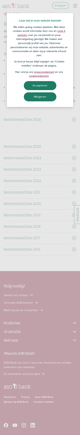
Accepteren (40, 85)
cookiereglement (39, 75)
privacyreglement (44, 71)
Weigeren (40, 96)
